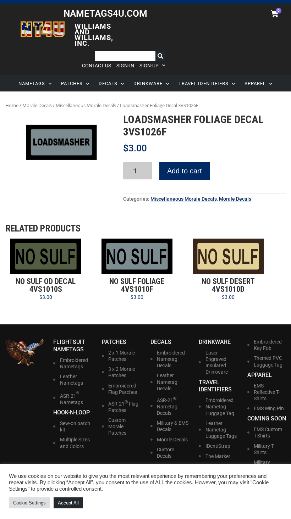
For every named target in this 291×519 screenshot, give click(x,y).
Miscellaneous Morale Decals (86, 105)
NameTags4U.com (105, 13)
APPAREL (255, 83)
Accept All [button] (68, 503)
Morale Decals (37, 105)
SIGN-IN (125, 65)
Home (11, 105)
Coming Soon (266, 418)
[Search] (160, 56)
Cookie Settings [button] (29, 503)
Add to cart (184, 171)
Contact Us (96, 65)
